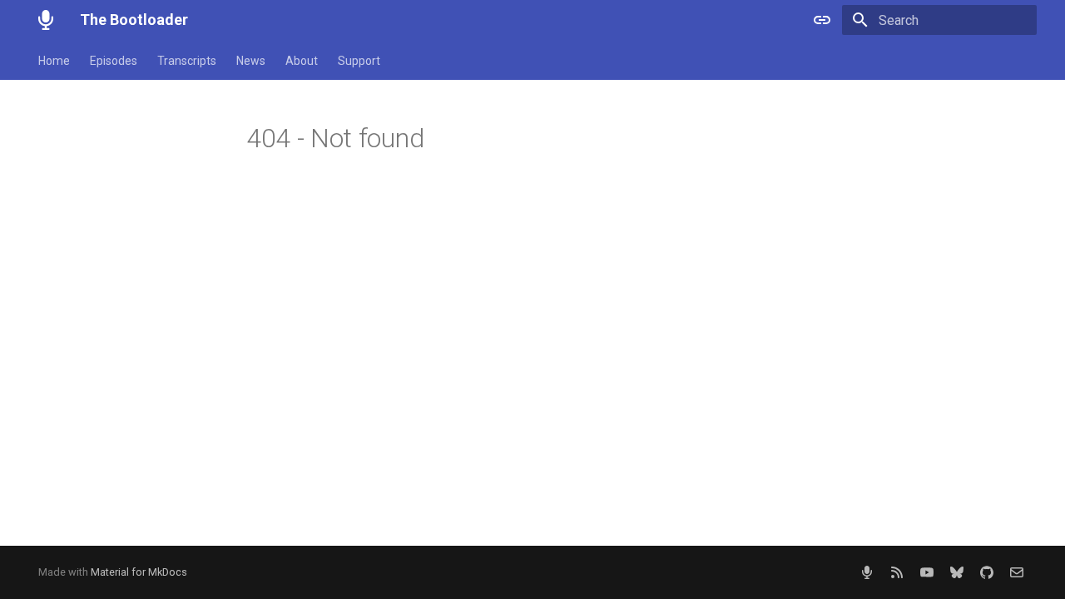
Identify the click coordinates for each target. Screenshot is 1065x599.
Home (54, 60)
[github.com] (986, 572)
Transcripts (186, 60)
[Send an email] (1016, 572)
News (250, 60)
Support (359, 60)
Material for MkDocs (139, 572)
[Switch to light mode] (822, 20)
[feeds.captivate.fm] (867, 572)
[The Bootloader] (46, 20)
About (301, 60)
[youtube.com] (927, 572)
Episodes (113, 60)
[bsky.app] (957, 572)
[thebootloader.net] (897, 572)
